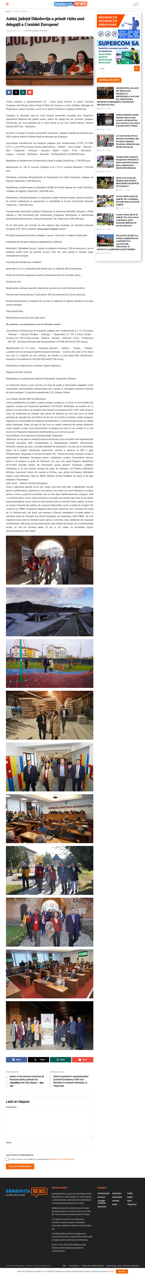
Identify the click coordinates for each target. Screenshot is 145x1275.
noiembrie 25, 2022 (13, 31)
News (114, 1204)
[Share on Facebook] (9, 92)
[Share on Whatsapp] (23, 92)
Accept (122, 1271)
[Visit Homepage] (71, 4)
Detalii (110, 1271)
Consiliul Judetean (20, 11)
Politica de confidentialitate (62, 1159)
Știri (64, 1266)
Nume (8, 1142)
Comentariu (12, 1107)
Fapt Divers (117, 1197)
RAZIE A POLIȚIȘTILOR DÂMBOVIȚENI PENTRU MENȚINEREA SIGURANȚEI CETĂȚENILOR (69, 1248)
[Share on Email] (30, 92)
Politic (130, 1193)
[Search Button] (137, 68)
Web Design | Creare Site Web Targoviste (122, 1266)
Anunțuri (101, 1197)
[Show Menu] (7, 4)
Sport (129, 1201)
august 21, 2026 (104, 108)
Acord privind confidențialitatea (19, 1155)
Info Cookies (74, 1266)
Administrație (103, 1193)
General (115, 1201)
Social (129, 1197)
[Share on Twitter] (16, 92)
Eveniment (116, 1193)
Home (8, 11)
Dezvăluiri (44, 31)
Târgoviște (132, 1204)
